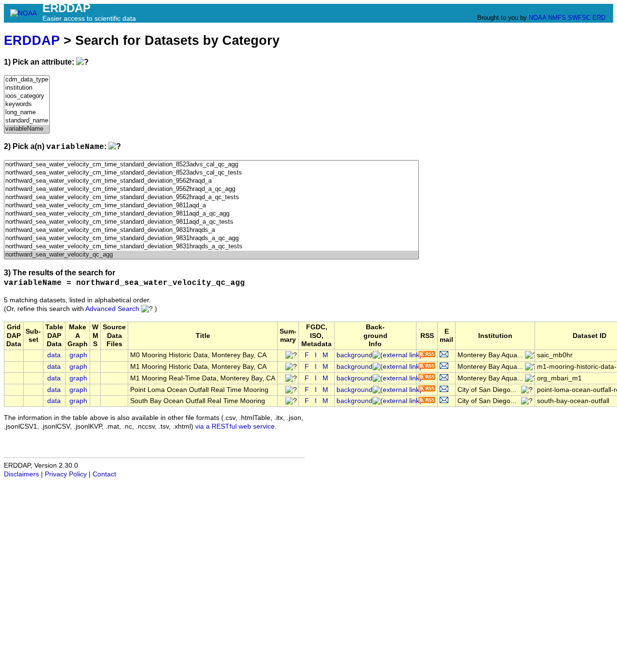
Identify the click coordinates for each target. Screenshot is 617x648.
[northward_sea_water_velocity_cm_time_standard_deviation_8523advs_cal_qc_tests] (211, 173)
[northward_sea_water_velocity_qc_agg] (211, 255)
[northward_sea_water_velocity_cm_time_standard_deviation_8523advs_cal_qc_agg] (211, 165)
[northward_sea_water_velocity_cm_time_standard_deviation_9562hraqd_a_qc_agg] (211, 189)
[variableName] (26, 129)
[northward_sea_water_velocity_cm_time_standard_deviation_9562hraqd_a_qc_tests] (211, 197)
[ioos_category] (26, 96)
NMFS (557, 17)
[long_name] (26, 112)
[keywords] (26, 104)
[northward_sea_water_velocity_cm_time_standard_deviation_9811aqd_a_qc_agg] (211, 214)
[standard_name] (26, 121)
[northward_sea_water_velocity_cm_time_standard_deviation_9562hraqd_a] (211, 181)
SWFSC (579, 17)
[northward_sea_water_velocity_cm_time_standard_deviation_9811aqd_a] (211, 206)
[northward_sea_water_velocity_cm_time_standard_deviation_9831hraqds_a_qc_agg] (211, 238)
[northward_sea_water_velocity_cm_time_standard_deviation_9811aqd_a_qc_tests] (211, 222)
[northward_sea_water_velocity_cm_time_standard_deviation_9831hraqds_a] (211, 230)
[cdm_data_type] (26, 80)
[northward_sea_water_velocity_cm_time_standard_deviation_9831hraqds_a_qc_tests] (211, 247)
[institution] (26, 88)
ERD (598, 17)
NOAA (537, 17)
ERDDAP (32, 40)
